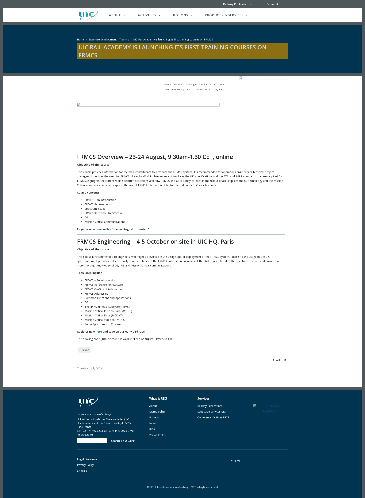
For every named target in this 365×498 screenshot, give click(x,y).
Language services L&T (212, 411)
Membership (157, 411)
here (99, 229)
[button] (280, 15)
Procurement (157, 434)
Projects (154, 417)
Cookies (82, 471)
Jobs (152, 429)
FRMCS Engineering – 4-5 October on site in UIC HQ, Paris (194, 89)
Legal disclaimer (87, 459)
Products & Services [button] (224, 15)
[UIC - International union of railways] (88, 402)
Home (81, 39)
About (153, 406)
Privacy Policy (85, 465)
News (152, 423)
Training (84, 350)
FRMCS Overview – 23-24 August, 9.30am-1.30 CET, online (194, 84)
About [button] (115, 15)
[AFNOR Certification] (266, 408)
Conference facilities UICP (213, 417)
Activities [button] (147, 15)
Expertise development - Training (109, 39)
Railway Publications (210, 406)
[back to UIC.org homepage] (88, 15)
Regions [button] (180, 15)
